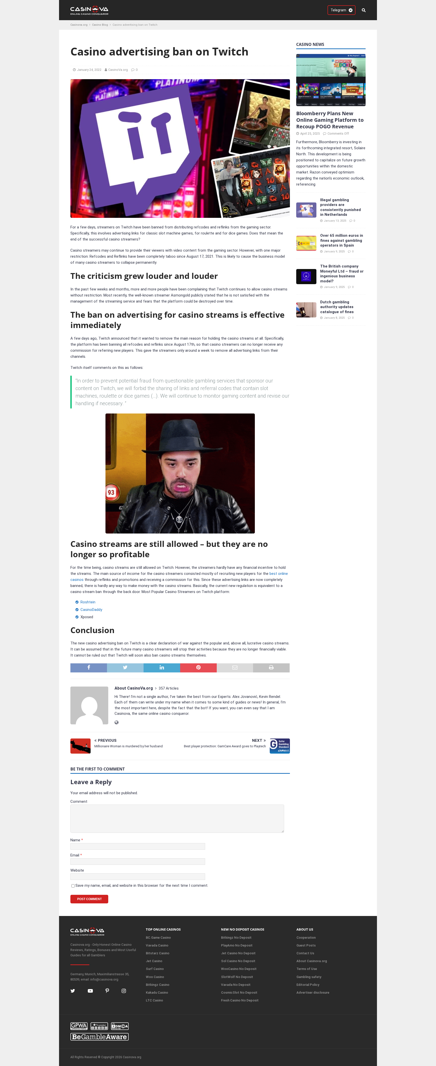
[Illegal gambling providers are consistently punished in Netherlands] (306, 210)
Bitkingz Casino (157, 985)
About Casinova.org (311, 961)
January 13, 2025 (335, 220)
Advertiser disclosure (312, 992)
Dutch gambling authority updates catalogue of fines (337, 307)
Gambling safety (308, 977)
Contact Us (305, 953)
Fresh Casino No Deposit (240, 1000)
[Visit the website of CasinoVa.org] (116, 722)
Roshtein (87, 602)
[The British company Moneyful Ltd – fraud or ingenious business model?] (306, 276)
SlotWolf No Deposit (237, 977)
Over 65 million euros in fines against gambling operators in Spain (341, 240)
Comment (78, 801)
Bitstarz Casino (157, 953)
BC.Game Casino (158, 937)
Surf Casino (155, 969)
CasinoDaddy (91, 609)
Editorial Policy (307, 985)
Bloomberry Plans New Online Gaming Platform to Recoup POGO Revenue (330, 120)
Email (75, 855)
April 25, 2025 (310, 133)
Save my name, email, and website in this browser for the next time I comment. (141, 885)
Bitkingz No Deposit (236, 937)
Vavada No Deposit (236, 985)
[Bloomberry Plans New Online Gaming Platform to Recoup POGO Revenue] (331, 80)
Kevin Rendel (269, 696)
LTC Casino (154, 1000)
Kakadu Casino (157, 992)
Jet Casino (154, 961)
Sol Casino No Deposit (238, 961)
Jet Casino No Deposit (238, 953)
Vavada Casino (157, 945)
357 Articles (169, 688)
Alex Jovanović (244, 696)
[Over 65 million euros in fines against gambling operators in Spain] (306, 243)
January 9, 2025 (334, 251)
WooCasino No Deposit (239, 969)
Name (75, 840)
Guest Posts (306, 945)
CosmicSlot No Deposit (239, 992)
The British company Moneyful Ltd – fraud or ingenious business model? (342, 273)
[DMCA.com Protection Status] (120, 1026)
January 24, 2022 (89, 70)
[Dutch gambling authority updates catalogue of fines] (306, 309)
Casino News (310, 44)
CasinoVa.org (118, 70)
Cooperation (306, 937)
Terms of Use (306, 969)
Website (77, 870)
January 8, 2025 (334, 317)
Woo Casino (155, 977)
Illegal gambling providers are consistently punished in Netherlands (340, 207)
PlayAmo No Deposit (237, 945)
